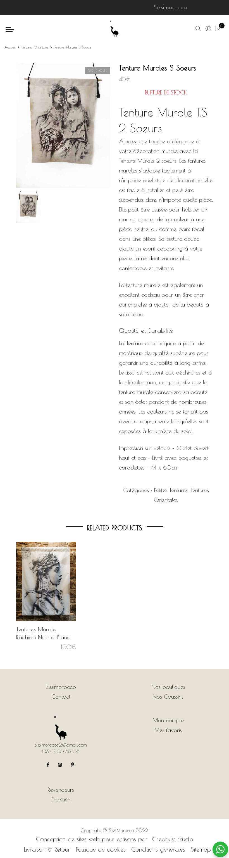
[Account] (208, 29)
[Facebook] (49, 763)
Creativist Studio (172, 839)
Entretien (61, 799)
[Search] (198, 29)
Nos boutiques (168, 687)
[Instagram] (60, 763)
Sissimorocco (61, 687)
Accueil (10, 47)
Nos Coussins (168, 696)
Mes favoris (168, 730)
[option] (63, 125)
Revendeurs (61, 789)
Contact (60, 696)
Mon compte (168, 720)
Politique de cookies (101, 849)
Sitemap (201, 849)
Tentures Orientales (35, 47)
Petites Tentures (171, 490)
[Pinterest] (73, 763)
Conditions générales (158, 849)
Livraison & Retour (47, 849)
